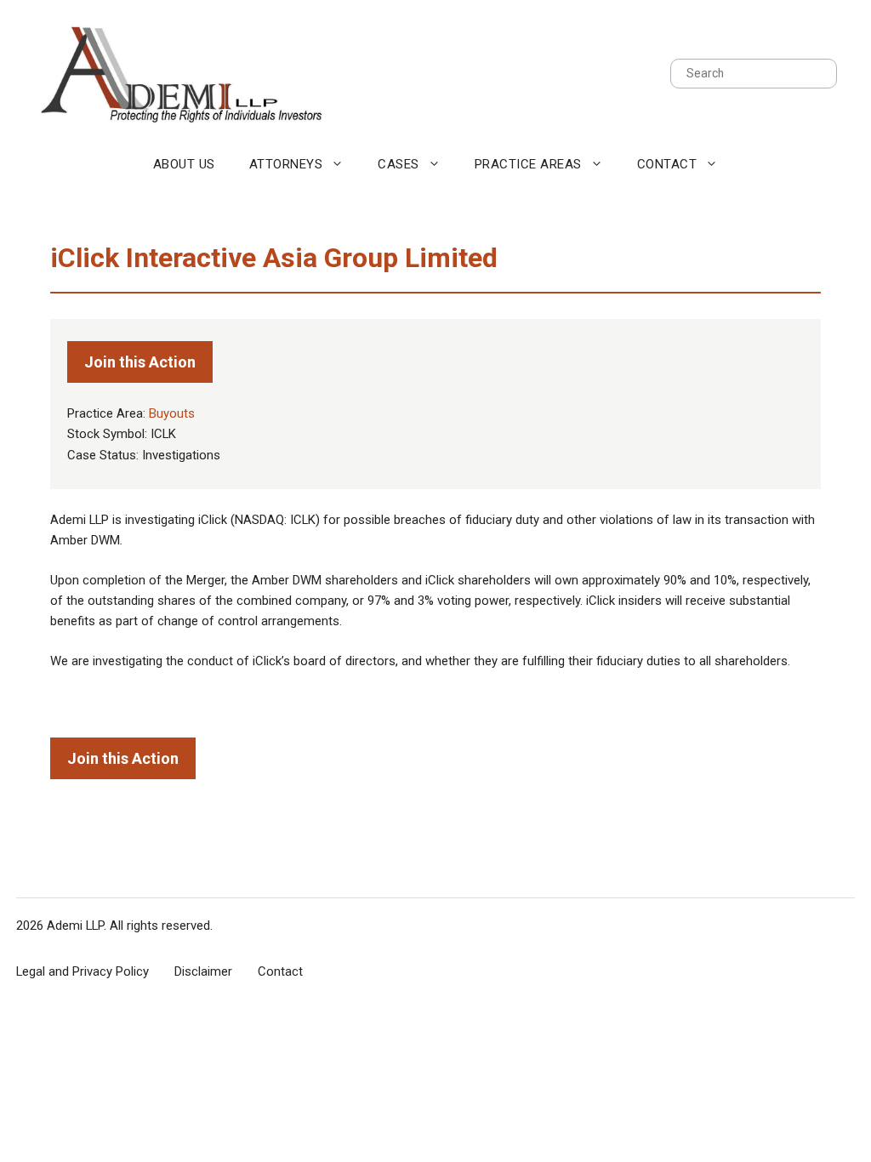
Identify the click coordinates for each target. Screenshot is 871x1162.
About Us (184, 164)
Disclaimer (203, 971)
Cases (398, 164)
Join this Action (140, 362)
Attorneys (286, 164)
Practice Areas (528, 164)
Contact (667, 164)
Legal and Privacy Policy (82, 971)
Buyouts (172, 413)
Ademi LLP (75, 925)
